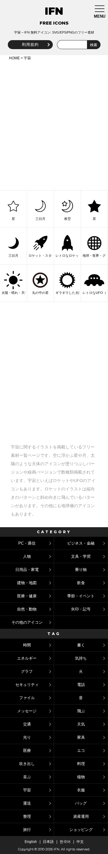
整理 (27, 816)
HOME (14, 58)
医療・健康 (27, 596)
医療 (27, 750)
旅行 (27, 829)
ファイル (27, 698)
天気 (81, 724)
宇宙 (27, 790)
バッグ (81, 803)
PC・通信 (26, 543)
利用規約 (30, 44)
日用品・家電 (27, 569)
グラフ (27, 671)
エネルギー (27, 658)
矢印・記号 (81, 609)
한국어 (65, 842)
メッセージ (27, 711)
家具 (81, 737)
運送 (27, 803)
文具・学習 (81, 556)
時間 (27, 645)
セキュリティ (27, 684)
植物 (81, 777)
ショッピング (81, 829)
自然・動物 (27, 609)
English (31, 842)
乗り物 (81, 569)
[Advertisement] (54, 124)
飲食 (81, 583)
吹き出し (27, 763)
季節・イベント (80, 596)
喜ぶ (27, 777)
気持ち (81, 658)
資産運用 (81, 816)
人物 (27, 556)
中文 (80, 842)
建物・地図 (27, 583)
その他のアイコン (27, 622)
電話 (81, 684)
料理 (81, 763)
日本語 (48, 842)
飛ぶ (81, 711)
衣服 (81, 790)
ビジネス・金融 (80, 543)
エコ (81, 750)
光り (27, 737)
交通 (27, 724)
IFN (54, 11)
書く (81, 645)
